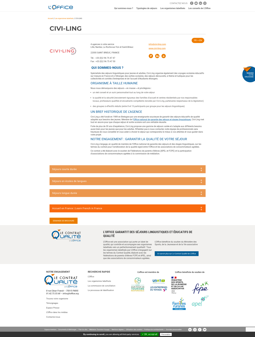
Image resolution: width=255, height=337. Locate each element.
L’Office (91, 276)
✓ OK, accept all (149, 334)
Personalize (165, 334)
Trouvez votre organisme (57, 298)
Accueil (50, 18)
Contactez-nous (53, 317)
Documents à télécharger (67, 329)
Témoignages (52, 303)
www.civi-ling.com (157, 48)
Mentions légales (118, 329)
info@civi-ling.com (157, 44)
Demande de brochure (63, 221)
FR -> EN (198, 40)
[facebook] (191, 3)
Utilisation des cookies (134, 329)
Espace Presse (52, 308)
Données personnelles (174, 329)
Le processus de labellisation (101, 290)
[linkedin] (200, 3)
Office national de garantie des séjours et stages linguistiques (162, 119)
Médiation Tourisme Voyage (99, 329)
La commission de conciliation (101, 286)
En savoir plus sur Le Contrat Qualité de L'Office (176, 254)
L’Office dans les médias (57, 312)
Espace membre (50, 329)
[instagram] (205, 3)
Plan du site (82, 329)
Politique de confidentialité (153, 329)
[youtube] (196, 3)
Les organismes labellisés (64, 18)
